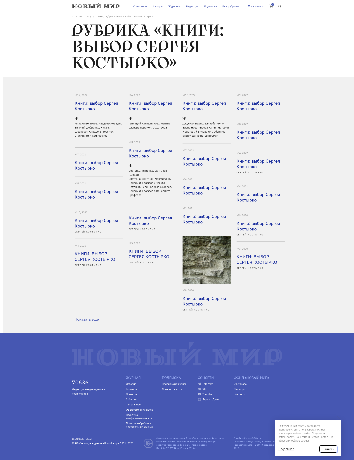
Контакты (240, 394)
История (131, 384)
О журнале (140, 6)
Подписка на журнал (174, 384)
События (131, 399)
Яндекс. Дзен (210, 399)
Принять (328, 449)
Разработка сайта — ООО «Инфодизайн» (255, 444)
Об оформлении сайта (139, 409)
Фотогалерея (134, 404)
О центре (239, 389)
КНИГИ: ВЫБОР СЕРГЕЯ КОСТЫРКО (149, 254)
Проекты (131, 394)
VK (204, 389)
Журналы (174, 6)
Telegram (207, 384)
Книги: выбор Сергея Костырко (96, 106)
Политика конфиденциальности (139, 416)
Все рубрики (230, 6)
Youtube (207, 394)
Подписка (210, 6)
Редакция (192, 6)
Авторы (158, 6)
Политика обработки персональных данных (139, 425)
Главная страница (82, 16)
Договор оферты (172, 389)
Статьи (99, 16)
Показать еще (87, 319)
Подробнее (286, 449)
